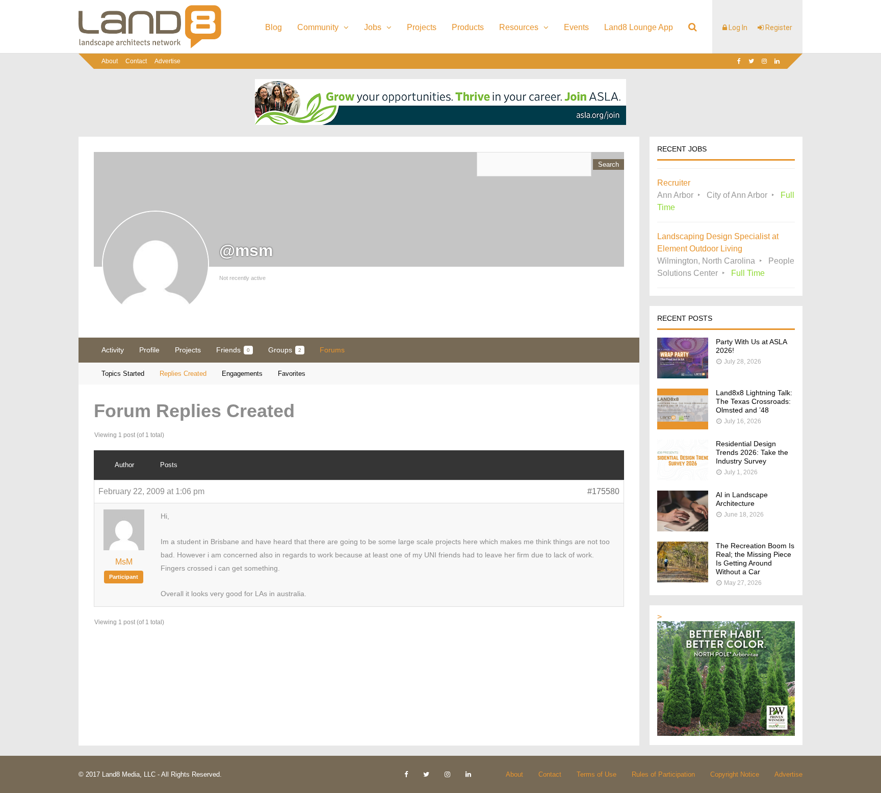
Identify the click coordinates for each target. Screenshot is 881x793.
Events (576, 27)
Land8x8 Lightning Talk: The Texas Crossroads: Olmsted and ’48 (754, 401)
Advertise (167, 61)
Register (778, 27)
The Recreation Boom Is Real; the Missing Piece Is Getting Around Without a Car (755, 559)
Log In (737, 27)
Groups (284, 350)
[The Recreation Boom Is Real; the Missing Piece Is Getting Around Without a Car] (682, 579)
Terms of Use (596, 774)
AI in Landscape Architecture (742, 499)
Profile (149, 350)
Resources (518, 27)
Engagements (242, 373)
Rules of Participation (663, 774)
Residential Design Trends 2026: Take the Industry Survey (752, 452)
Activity (112, 350)
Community (318, 27)
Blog (273, 27)
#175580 (603, 491)
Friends (233, 350)
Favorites (291, 373)
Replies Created (183, 373)
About (109, 61)
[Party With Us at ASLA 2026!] (682, 375)
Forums (332, 350)
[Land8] (150, 46)
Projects (421, 27)
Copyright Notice (734, 774)
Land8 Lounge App (638, 27)
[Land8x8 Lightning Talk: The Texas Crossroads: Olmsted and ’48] (682, 426)
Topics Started (122, 373)
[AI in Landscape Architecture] (682, 528)
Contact (136, 61)
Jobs (372, 27)
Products (468, 27)
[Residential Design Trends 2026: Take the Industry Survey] (682, 477)
